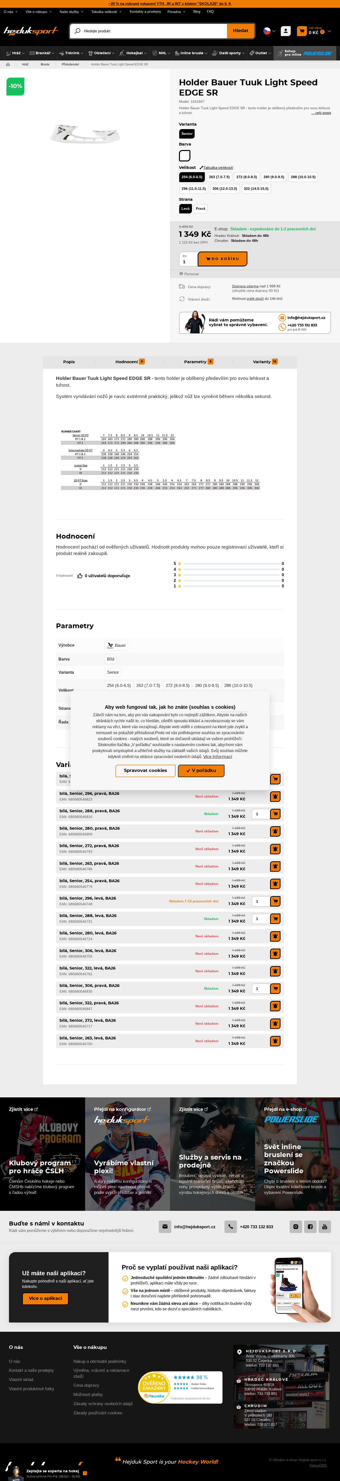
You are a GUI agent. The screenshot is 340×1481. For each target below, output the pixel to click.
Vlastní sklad (21, 1379)
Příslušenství (70, 64)
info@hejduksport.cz (195, 1226)
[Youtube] (325, 1227)
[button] (15, 53)
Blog (196, 11)
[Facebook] (310, 1227)
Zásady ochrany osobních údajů (103, 1403)
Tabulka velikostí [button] (104, 12)
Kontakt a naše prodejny (31, 1370)
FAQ (210, 11)
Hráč (25, 64)
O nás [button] (8, 12)
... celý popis (321, 113)
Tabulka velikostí (218, 168)
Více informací (217, 757)
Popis (69, 362)
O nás (14, 1361)
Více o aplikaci (45, 1298)
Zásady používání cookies (97, 1413)
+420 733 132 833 (256, 1226)
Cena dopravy (86, 1385)
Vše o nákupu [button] (36, 12)
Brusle (45, 64)
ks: (185, 256)
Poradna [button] (174, 12)
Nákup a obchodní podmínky (99, 1361)
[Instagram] (296, 1227)
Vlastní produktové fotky (31, 1388)
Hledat (240, 31)
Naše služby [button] (69, 12)
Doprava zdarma (245, 286)
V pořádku (203, 770)
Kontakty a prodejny (145, 11)
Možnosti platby (88, 1394)
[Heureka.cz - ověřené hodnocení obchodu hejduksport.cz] (180, 1387)
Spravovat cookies (145, 770)
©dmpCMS (318, 1465)
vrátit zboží (255, 299)
